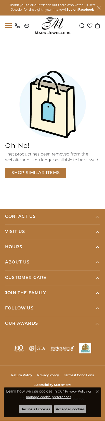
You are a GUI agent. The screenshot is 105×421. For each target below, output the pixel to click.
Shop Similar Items (35, 173)
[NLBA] (85, 348)
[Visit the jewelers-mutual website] (62, 348)
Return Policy (21, 375)
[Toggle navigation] (7, 25)
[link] (18, 26)
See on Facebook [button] (80, 9)
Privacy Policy (48, 375)
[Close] (99, 8)
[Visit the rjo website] (19, 348)
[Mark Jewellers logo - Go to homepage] (52, 25)
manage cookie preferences (48, 397)
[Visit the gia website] (37, 348)
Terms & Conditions (79, 375)
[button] (82, 26)
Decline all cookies (35, 409)
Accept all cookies (70, 409)
